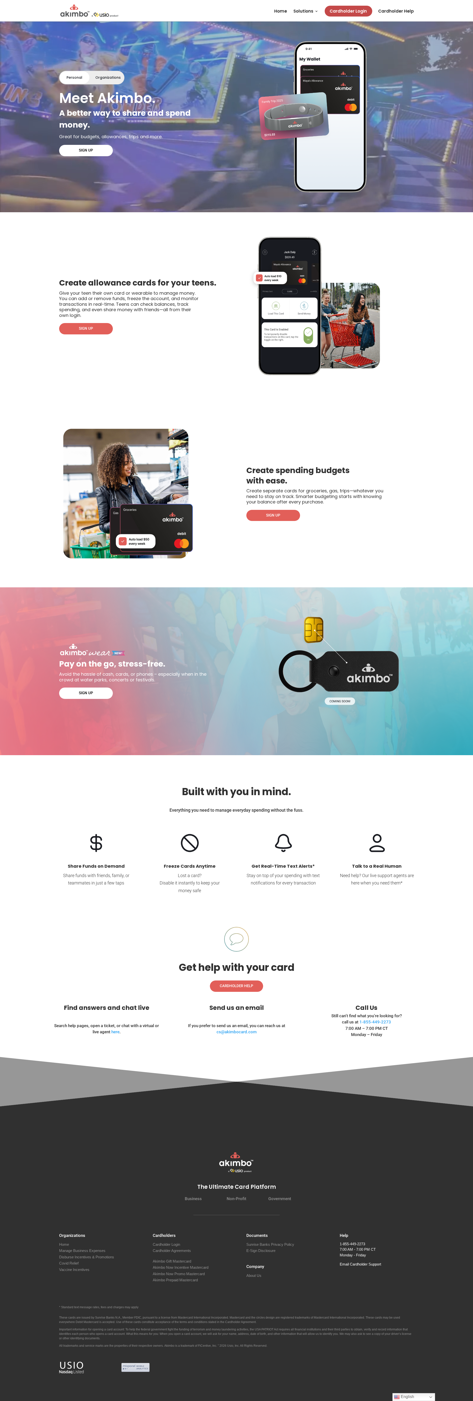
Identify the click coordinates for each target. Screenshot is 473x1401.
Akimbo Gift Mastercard (172, 1261)
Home (280, 11)
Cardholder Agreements (172, 1250)
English (407, 1397)
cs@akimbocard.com (237, 1031)
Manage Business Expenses (82, 1250)
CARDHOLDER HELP (236, 986)
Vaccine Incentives (74, 1269)
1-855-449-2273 (375, 1021)
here (115, 1031)
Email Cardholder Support (360, 1264)
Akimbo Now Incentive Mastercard (180, 1267)
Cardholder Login (348, 11)
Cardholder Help (396, 11)
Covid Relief (69, 1263)
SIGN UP (86, 150)
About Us (253, 1275)
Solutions (303, 11)
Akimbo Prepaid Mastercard (175, 1280)
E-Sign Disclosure (260, 1250)
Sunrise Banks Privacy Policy (270, 1244)
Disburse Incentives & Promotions (86, 1257)
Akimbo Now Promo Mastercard (179, 1274)
